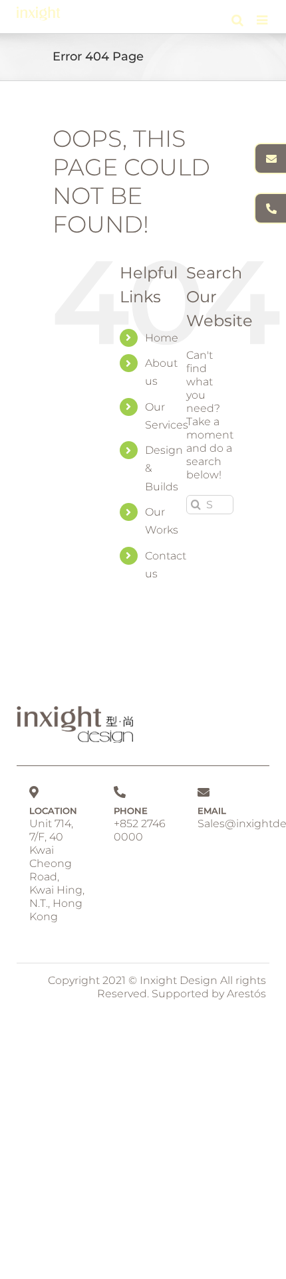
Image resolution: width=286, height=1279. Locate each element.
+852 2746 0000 (140, 830)
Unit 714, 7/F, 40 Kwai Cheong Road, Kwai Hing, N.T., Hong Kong (56, 870)
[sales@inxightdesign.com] (270, 158)
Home (161, 338)
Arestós (246, 993)
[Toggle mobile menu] (263, 19)
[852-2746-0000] (270, 208)
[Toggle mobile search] (237, 19)
